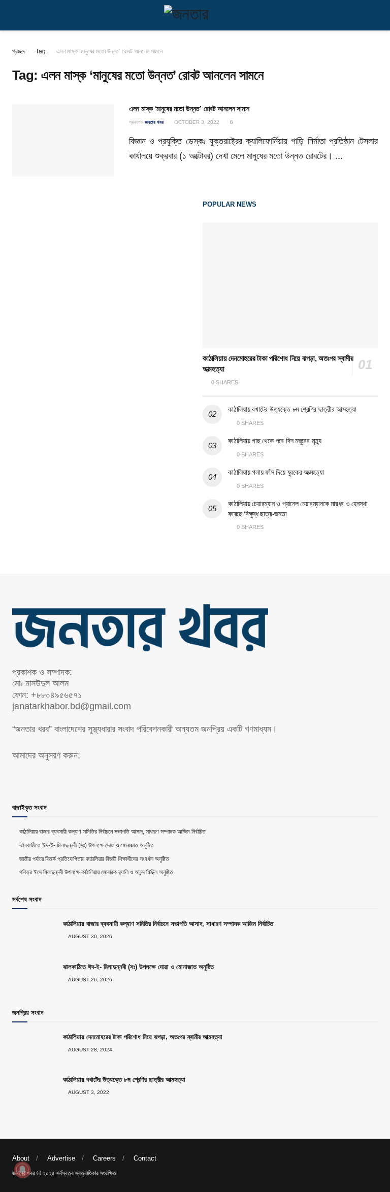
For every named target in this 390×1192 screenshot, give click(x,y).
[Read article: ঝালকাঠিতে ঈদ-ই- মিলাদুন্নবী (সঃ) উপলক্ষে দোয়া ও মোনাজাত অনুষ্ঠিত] (35, 979)
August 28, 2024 (89, 1049)
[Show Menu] (16, 15)
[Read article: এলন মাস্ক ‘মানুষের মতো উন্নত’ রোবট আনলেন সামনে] (63, 140)
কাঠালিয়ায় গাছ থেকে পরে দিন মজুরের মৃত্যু (274, 441)
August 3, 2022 (88, 1092)
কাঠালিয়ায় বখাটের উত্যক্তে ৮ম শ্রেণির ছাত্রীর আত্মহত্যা (292, 409)
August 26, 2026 (89, 979)
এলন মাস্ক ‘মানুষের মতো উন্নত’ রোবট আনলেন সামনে (109, 51)
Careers (104, 1158)
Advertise (61, 1158)
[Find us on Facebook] (15, 776)
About (20, 1158)
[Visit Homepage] (195, 15)
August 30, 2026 (89, 936)
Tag (41, 51)
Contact (145, 1158)
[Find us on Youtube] (33, 776)
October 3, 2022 (196, 122)
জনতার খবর (154, 122)
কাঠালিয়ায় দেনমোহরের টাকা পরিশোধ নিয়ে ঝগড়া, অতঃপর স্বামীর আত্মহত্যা (142, 1037)
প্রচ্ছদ (18, 51)
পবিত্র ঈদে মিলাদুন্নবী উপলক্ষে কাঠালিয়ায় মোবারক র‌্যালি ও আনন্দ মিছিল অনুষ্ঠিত (96, 872)
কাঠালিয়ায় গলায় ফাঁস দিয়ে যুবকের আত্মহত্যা (275, 472)
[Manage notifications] (22, 1170)
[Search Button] (373, 15)
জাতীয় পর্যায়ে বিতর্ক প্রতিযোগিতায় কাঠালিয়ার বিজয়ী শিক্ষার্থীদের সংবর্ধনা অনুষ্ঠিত (94, 859)
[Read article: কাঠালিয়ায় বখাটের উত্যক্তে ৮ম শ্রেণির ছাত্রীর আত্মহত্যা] (35, 1091)
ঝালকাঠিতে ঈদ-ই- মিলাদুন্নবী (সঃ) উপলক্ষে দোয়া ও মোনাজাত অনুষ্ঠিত (86, 845)
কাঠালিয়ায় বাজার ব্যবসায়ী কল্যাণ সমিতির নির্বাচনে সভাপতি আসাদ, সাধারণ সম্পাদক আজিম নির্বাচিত (112, 831)
